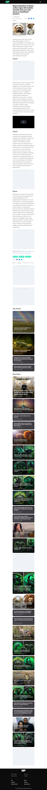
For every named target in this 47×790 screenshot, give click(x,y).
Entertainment (14, 784)
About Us (26, 774)
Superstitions (27, 784)
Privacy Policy (14, 776)
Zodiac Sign (28, 256)
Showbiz (13, 782)
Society (25, 782)
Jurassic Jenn (17, 16)
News (25, 780)
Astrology (15, 20)
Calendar (26, 776)
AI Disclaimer (14, 774)
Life (12, 780)
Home (14, 262)
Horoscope (22, 256)
